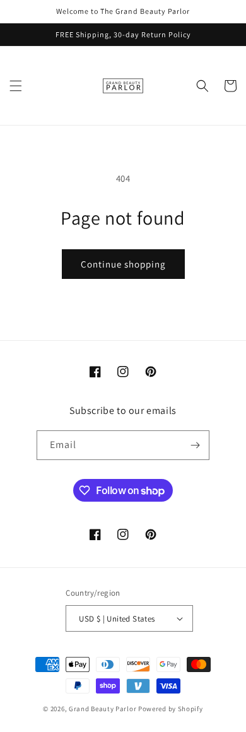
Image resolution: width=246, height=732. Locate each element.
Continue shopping (123, 264)
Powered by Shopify (170, 708)
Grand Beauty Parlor (102, 708)
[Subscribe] (195, 445)
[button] (16, 86)
